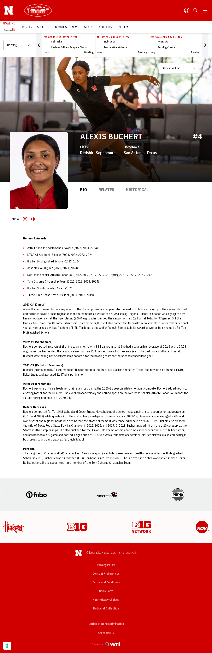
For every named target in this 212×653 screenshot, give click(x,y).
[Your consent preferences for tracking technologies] (7, 646)
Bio (83, 189)
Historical (137, 189)
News (75, 27)
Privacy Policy (106, 565)
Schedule (43, 27)
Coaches (61, 27)
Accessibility (106, 633)
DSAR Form (106, 591)
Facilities (105, 27)
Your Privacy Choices (106, 600)
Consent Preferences (106, 573)
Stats (88, 27)
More (122, 27)
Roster (27, 27)
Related (106, 189)
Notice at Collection (106, 608)
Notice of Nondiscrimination (106, 624)
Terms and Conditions (106, 582)
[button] (39, 45)
